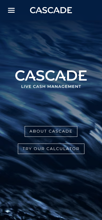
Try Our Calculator (51, 148)
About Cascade (51, 131)
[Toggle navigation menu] (11, 10)
